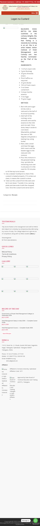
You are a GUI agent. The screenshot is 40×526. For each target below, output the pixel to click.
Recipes (14, 195)
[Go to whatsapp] (35, 520)
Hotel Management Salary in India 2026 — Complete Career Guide (19, 321)
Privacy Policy (7, 256)
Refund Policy (7, 252)
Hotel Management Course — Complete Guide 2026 (17, 327)
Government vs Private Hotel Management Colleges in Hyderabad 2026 (18, 314)
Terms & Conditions (9, 254)
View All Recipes (7, 333)
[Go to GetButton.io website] (36, 524)
